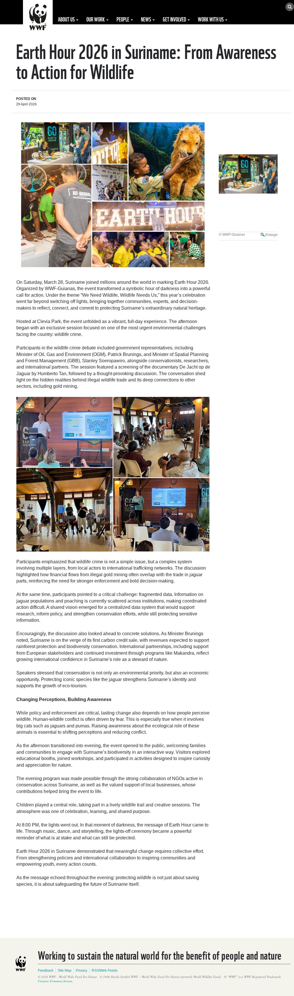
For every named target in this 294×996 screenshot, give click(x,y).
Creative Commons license (55, 981)
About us (67, 19)
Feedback (45, 971)
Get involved (175, 19)
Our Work (96, 19)
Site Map (64, 971)
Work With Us (211, 19)
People (123, 19)
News (146, 19)
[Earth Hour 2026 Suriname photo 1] (248, 174)
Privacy (81, 971)
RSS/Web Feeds (104, 971)
